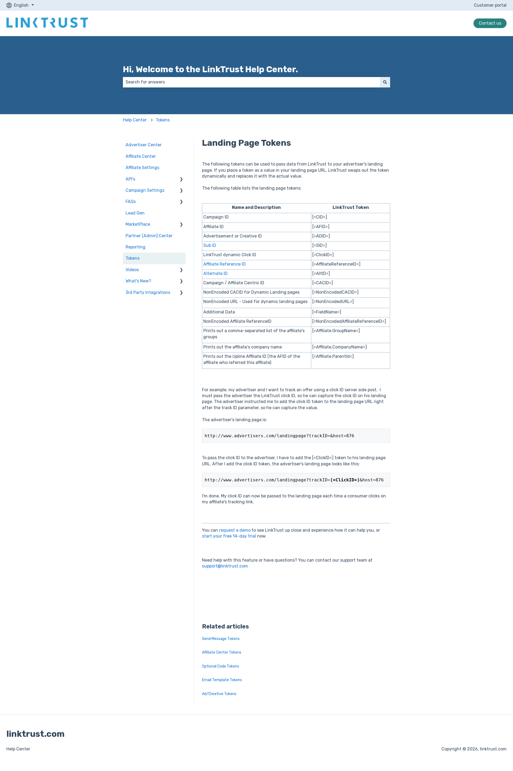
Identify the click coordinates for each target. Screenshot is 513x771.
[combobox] (251, 82)
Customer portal (490, 5)
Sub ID (209, 245)
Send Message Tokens (221, 638)
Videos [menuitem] (132, 269)
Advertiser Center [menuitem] (144, 144)
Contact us (490, 23)
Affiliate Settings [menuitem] (142, 167)
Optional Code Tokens (220, 666)
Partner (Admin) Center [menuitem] (149, 235)
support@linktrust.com (225, 566)
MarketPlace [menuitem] (138, 224)
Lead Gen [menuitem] (135, 213)
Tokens (163, 119)
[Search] (385, 82)
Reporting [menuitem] (135, 247)
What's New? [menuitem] (138, 280)
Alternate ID (215, 273)
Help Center (135, 119)
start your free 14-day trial (229, 536)
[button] (181, 179)
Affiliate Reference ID (224, 264)
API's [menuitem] (130, 179)
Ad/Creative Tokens (219, 694)
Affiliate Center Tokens (221, 652)
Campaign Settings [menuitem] (145, 190)
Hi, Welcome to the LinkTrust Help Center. (210, 69)
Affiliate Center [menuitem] (141, 156)
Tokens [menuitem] (132, 258)
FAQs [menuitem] (131, 201)
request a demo (234, 530)
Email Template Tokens (222, 680)
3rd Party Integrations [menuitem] (148, 292)
